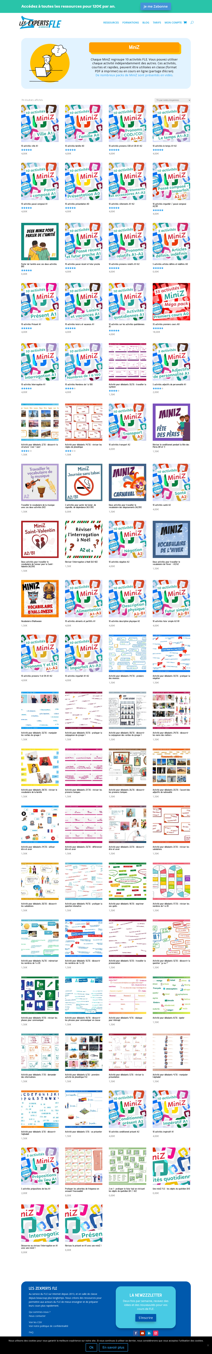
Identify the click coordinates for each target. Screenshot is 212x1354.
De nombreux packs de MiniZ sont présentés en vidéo (134, 75)
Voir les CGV (35, 1322)
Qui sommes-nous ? (39, 1311)
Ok (91, 1347)
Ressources (111, 22)
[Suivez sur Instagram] (155, 1333)
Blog (145, 22)
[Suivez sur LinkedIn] (149, 1333)
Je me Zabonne (156, 6)
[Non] (208, 1345)
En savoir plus (113, 1347)
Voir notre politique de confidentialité (48, 1326)
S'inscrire (146, 1317)
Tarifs (157, 22)
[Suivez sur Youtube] (142, 1333)
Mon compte (173, 22)
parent (134, 84)
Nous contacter (37, 1315)
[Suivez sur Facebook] (135, 1333)
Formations (130, 22)
